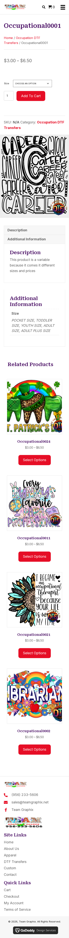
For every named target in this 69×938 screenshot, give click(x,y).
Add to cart (31, 96)
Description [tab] (17, 230)
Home (8, 38)
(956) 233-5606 (25, 795)
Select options (34, 460)
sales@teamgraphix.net (30, 802)
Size (6, 83)
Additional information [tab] (26, 239)
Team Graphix (22, 810)
